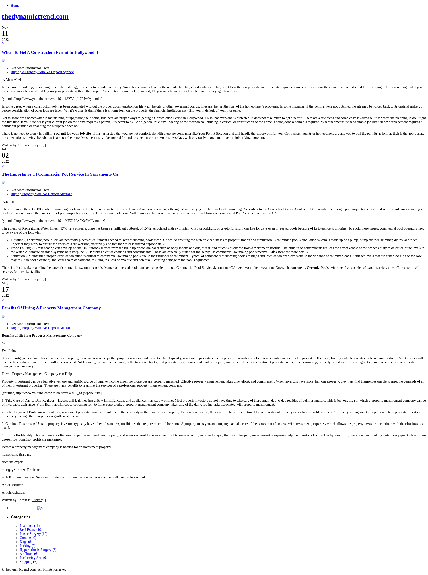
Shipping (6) (28, 562)
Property (38, 145)
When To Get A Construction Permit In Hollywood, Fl (51, 52)
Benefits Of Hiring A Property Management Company (51, 308)
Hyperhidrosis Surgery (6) (38, 550)
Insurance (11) (30, 525)
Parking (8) (27, 546)
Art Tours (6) (29, 554)
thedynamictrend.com (35, 16)
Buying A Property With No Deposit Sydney (42, 72)
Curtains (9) (28, 538)
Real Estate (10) (31, 530)
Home (15, 5)
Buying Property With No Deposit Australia (41, 194)
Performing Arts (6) (33, 558)
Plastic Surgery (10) (33, 534)
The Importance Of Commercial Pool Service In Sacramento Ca (60, 174)
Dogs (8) (26, 542)
